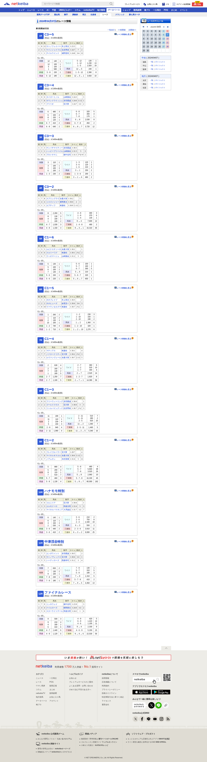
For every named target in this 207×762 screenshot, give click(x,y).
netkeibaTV (89, 9)
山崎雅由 (67, 97)
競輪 (198, 4)
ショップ (127, 9)
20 (163, 43)
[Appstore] (142, 692)
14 (167, 39)
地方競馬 (101, 9)
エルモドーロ (51, 506)
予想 (54, 9)
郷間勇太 (63, 202)
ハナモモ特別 (54, 491)
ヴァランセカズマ (53, 307)
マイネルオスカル (53, 455)
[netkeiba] (19, 3)
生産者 (93, 14)
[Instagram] (161, 719)
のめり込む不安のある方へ (80, 689)
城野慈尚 (65, 53)
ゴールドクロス (52, 405)
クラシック (119, 14)
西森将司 (65, 560)
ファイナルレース (57, 592)
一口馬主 (157, 9)
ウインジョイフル (53, 50)
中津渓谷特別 (54, 541)
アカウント (54, 700)
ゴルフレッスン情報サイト (99, 742)
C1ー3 (49, 389)
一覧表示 (111, 30)
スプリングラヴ (52, 198)
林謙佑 (62, 205)
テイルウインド (52, 53)
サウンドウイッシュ (54, 101)
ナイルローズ (51, 608)
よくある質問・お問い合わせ (81, 685)
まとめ (174, 9)
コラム (78, 9)
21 (167, 43)
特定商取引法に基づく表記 (113, 697)
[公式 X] (136, 719)
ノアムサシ (50, 459)
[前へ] (143, 27)
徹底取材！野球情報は (99, 738)
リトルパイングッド (54, 408)
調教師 (75, 14)
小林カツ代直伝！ (94, 745)
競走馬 (57, 14)
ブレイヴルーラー (53, 452)
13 (163, 39)
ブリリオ (50, 104)
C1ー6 (49, 237)
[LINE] (148, 719)
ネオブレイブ (51, 300)
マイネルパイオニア (54, 510)
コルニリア (50, 503)
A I (48, 9)
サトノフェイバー (53, 46)
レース (41, 9)
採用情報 (105, 678)
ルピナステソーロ (53, 249)
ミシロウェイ (51, 604)
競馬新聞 (137, 9)
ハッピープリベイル (54, 151)
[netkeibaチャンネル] (155, 719)
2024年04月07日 (48, 21)
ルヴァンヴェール (53, 357)
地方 (144, 76)
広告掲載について (109, 681)
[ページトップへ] (166, 648)
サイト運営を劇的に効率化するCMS (147, 742)
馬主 (84, 14)
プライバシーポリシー (111, 689)
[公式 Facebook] (142, 719)
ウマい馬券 (40, 685)
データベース (114, 9)
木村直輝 (65, 459)
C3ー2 (49, 186)
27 (163, 47)
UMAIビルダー (65, 9)
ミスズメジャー (52, 202)
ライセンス (106, 700)
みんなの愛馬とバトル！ (55, 738)
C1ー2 (49, 440)
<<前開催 (122, 30)
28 (167, 47)
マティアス (50, 351)
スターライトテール (54, 611)
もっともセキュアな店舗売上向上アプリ (149, 738)
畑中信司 (67, 155)
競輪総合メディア (55, 751)
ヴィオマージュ (52, 256)
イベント (184, 9)
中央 (144, 58)
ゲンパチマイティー (54, 148)
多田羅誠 (67, 101)
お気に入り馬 (54, 697)
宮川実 (66, 104)
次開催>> (132, 30)
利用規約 (105, 685)
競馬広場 (53, 685)
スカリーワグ (51, 253)
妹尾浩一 (65, 303)
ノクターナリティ (53, 354)
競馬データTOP (43, 14)
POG (166, 9)
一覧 (151, 62)
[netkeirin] (103, 657)
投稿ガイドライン (109, 693)
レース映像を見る (124, 34)
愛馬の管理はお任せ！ (54, 748)
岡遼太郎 (67, 506)
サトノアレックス (53, 557)
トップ (21, 9)
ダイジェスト (160, 62)
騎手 (66, 14)
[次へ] (168, 27)
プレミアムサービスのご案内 (81, 681)
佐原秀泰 (65, 50)
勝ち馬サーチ (134, 14)
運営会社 (105, 704)
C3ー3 (49, 136)
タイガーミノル (52, 97)
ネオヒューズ (51, 303)
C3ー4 (49, 85)
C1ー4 (49, 339)
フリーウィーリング (54, 401)
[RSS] (168, 719)
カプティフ (50, 205)
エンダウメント (52, 553)
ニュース (31, 9)
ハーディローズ (52, 560)
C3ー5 (49, 34)
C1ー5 (49, 288)
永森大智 (63, 198)
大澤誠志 (67, 510)
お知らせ (72, 678)
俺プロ (147, 9)
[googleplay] (161, 692)
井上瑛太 (65, 46)
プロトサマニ (51, 155)
